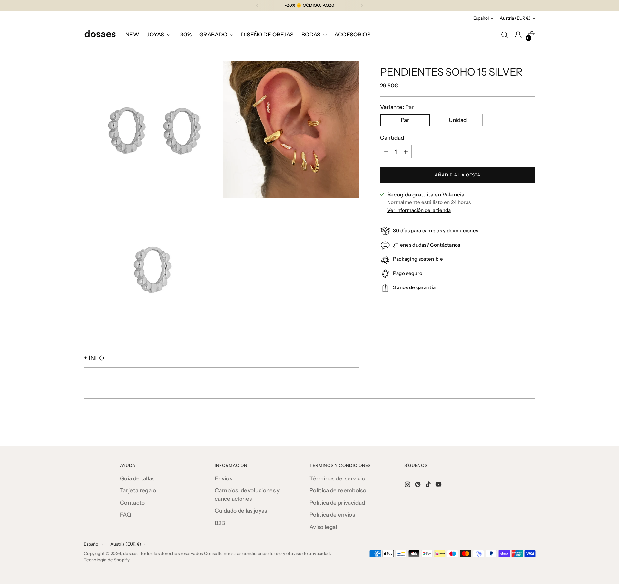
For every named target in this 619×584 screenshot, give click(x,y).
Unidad (458, 120)
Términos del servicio (337, 478)
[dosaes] (100, 35)
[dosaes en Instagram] (408, 485)
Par (405, 120)
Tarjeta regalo (138, 490)
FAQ (125, 514)
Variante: (397, 107)
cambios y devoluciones (450, 230)
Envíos (223, 478)
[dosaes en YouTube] (439, 485)
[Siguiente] (362, 5)
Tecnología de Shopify (107, 559)
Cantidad (392, 138)
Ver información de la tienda (419, 210)
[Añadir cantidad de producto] (405, 151)
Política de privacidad (337, 502)
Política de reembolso (338, 490)
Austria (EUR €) (515, 18)
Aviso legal (323, 527)
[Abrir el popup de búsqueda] (504, 34)
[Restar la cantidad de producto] (386, 151)
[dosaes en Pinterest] (418, 485)
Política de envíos (332, 514)
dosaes (130, 553)
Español (481, 18)
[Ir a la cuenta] (518, 34)
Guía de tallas (137, 478)
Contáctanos (445, 245)
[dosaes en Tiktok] (429, 485)
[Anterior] (257, 5)
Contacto (132, 502)
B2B (220, 523)
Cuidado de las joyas (241, 511)
